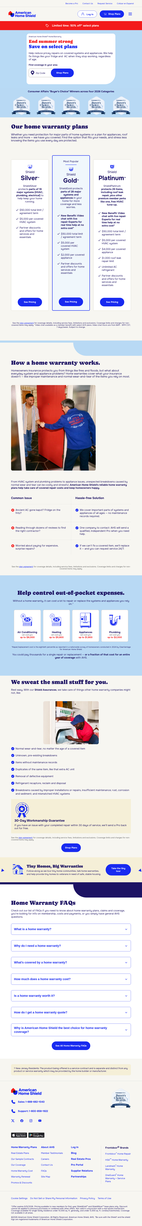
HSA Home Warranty (116, 1159)
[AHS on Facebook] (22, 1120)
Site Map (45, 1176)
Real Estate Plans (20, 1153)
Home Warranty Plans (24, 1147)
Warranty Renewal (20, 1176)
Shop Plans (114, 13)
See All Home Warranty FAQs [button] (71, 1045)
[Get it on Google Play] (36, 1136)
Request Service (104, 3)
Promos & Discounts (21, 1182)
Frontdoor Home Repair (118, 1153)
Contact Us (88, 3)
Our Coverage (18, 1164)
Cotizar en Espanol (125, 3)
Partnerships (78, 1176)
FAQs (44, 1170)
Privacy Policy (87, 1198)
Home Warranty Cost (22, 1170)
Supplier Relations (82, 1170)
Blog (73, 1153)
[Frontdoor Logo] (26, 1091)
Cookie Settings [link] (19, 1198)
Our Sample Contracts (22, 1159)
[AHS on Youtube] (40, 1120)
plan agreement (27, 323)
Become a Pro (71, 3)
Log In (89, 14)
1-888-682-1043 (35, 1101)
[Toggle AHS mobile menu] (130, 14)
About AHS (47, 1147)
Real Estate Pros (81, 1159)
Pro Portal (77, 1164)
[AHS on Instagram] (31, 1120)
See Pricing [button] (30, 302)
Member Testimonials (52, 1153)
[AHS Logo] (22, 14)
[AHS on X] (13, 1120)
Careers (45, 1159)
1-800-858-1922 (38, 1111)
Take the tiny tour (118, 870)
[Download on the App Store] (19, 1136)
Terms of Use (104, 1198)
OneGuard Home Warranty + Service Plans (115, 1178)
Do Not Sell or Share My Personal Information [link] (53, 1198)
